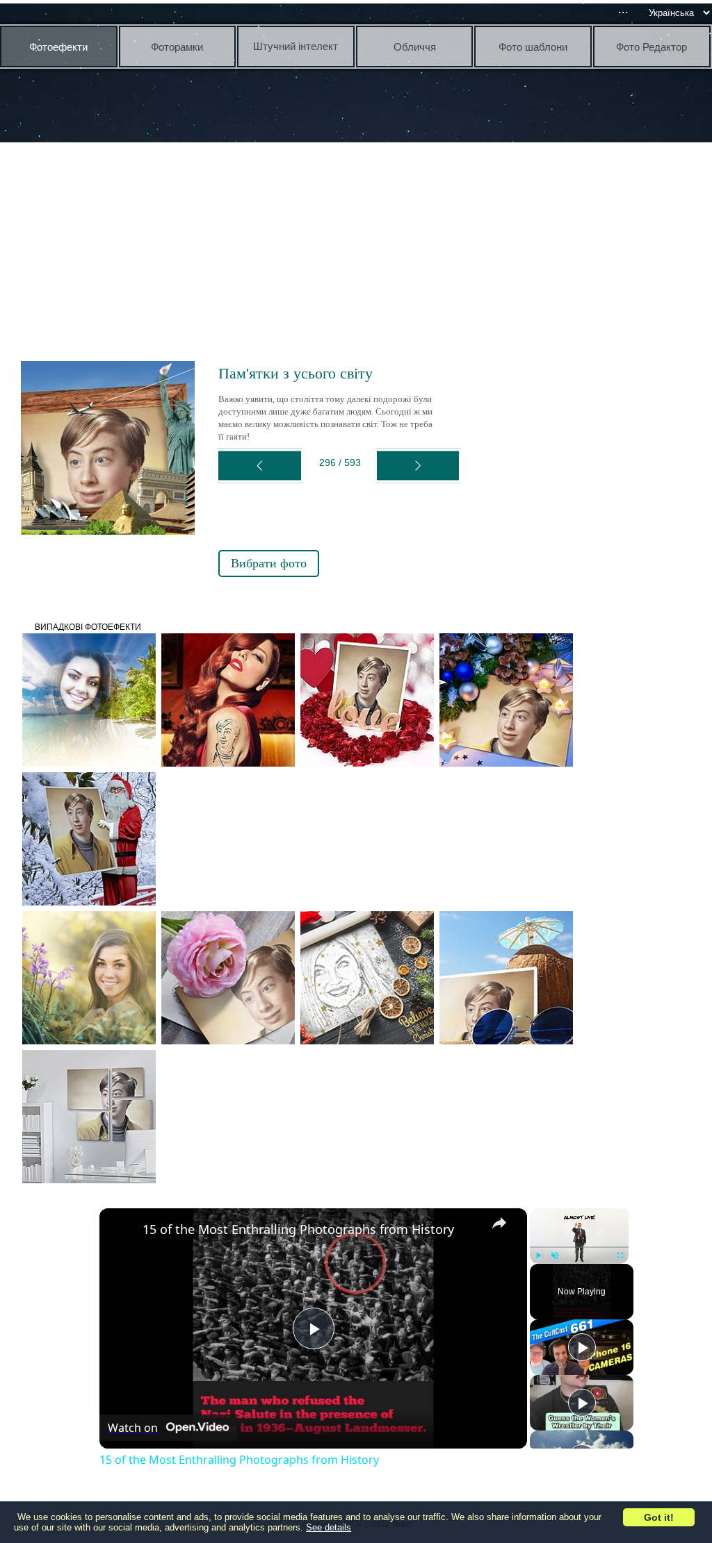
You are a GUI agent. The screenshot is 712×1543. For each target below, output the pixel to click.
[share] (499, 1222)
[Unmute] (555, 1255)
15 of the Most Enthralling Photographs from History (298, 1229)
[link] (122, 1230)
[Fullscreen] (620, 1255)
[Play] (538, 1255)
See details (328, 1527)
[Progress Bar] (579, 1247)
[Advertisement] (359, 250)
